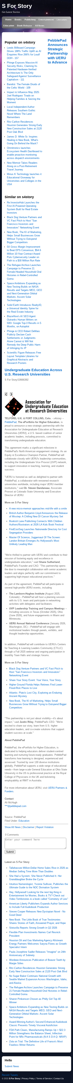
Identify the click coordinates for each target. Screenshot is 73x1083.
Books (18, 19)
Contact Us (59, 1078)
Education (8, 25)
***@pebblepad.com (15, 806)
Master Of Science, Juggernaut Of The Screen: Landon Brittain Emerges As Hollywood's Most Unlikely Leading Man (34, 541)
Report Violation (45, 827)
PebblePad (10, 422)
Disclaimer (28, 827)
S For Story (17, 6)
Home (8, 19)
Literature (62, 19)
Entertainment (46, 19)
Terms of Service (44, 1078)
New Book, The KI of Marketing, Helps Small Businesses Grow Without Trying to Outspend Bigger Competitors (37, 704)
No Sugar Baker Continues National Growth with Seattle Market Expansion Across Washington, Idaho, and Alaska (38, 979)
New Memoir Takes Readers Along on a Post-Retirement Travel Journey (22, 166)
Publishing (30, 19)
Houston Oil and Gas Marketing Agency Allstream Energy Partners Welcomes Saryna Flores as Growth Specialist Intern (38, 944)
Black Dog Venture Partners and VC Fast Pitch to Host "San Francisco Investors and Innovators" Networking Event (36, 672)
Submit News (12, 1066)
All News (39, 25)
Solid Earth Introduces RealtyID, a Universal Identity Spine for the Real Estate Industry (24, 308)
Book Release (24, 25)
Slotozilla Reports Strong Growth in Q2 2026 (33, 927)
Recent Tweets (10, 1075)
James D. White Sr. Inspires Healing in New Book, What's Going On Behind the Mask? (22, 140)
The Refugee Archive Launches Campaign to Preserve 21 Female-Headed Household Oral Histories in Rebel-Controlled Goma (24, 272)
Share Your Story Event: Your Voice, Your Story (35, 680)
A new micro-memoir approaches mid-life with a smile (38, 508)
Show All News (13, 827)
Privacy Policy (28, 1078)
